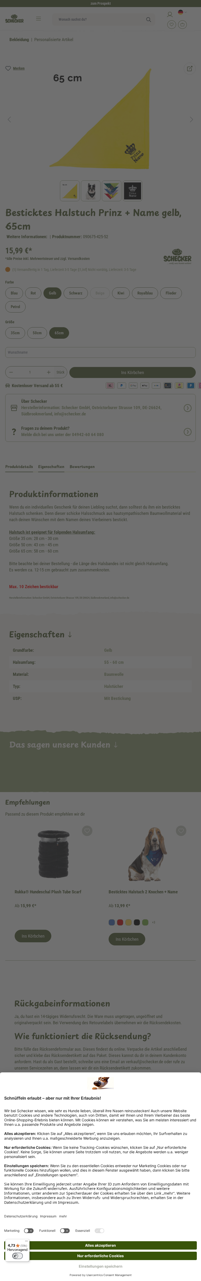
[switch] (17, 1256)
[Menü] (26, 1242)
